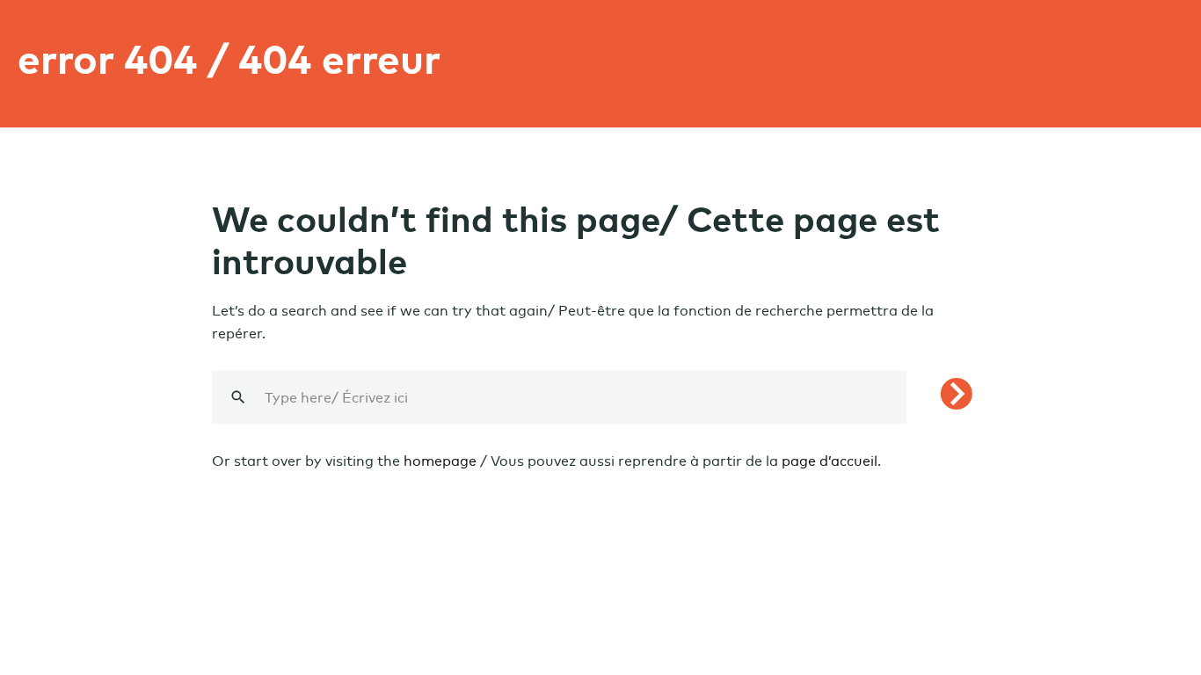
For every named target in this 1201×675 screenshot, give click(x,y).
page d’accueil (829, 460)
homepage (440, 460)
